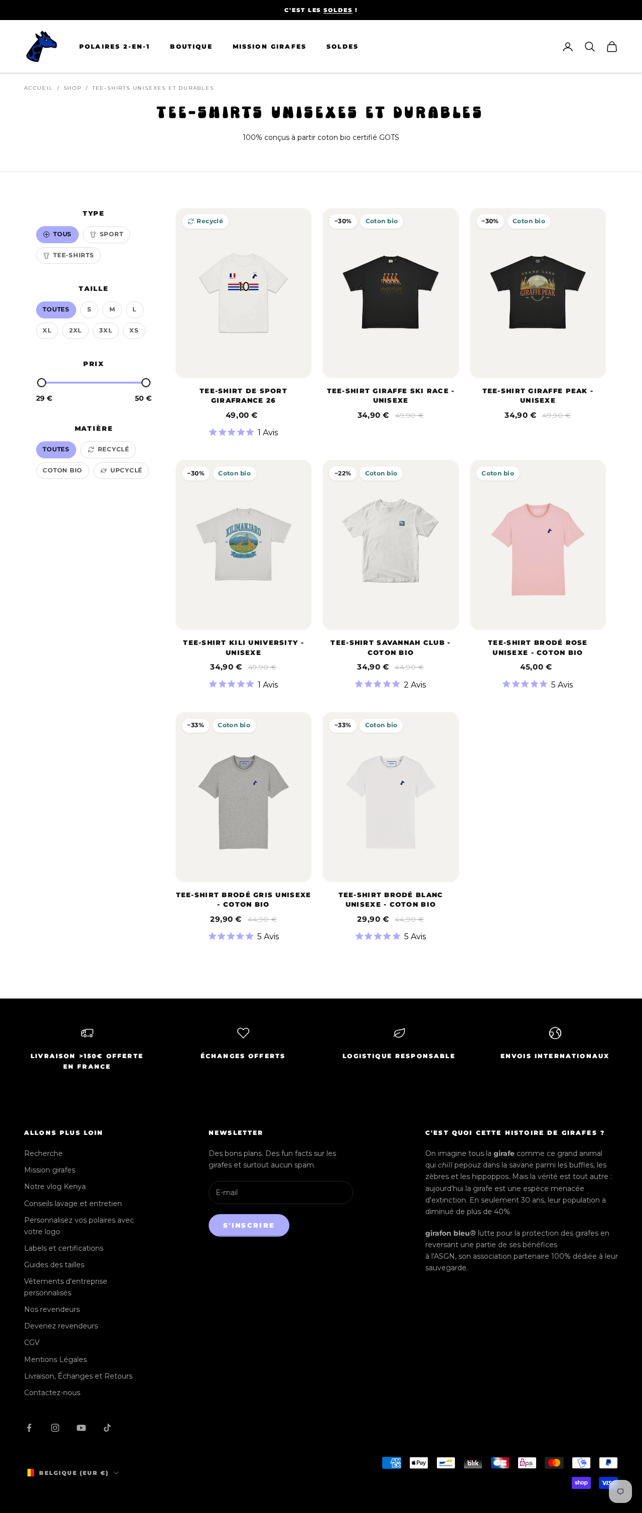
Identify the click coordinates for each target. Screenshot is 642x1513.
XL (47, 330)
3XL (105, 330)
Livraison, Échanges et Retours (78, 1376)
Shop (73, 88)
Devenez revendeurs (61, 1325)
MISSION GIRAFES (269, 46)
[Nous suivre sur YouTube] (81, 1428)
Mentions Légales (55, 1359)
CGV (32, 1342)
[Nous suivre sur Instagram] (55, 1428)
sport (111, 234)
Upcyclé (126, 470)
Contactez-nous (52, 1392)
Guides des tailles (54, 1264)
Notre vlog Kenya (55, 1186)
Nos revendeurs (52, 1309)
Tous (62, 234)
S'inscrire (249, 1225)
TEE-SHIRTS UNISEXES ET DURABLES (153, 88)
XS (134, 330)
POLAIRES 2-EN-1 (114, 46)
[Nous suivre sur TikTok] (107, 1428)
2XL (75, 330)
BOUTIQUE (191, 46)
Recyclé (113, 449)
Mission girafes (49, 1169)
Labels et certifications (63, 1248)
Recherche (43, 1153)
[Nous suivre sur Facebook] (29, 1428)
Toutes (56, 309)
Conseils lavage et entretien (73, 1203)
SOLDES (338, 10)
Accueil (38, 88)
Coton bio (62, 470)
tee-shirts (73, 255)
